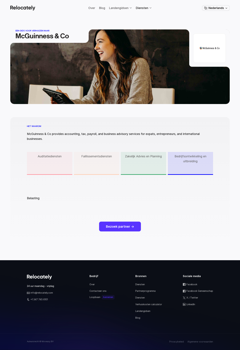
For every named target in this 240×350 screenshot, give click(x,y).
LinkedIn (190, 304)
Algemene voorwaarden (200, 341)
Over (92, 284)
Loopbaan (94, 297)
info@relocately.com (42, 292)
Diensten (140, 284)
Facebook (191, 284)
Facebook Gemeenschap (199, 290)
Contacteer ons (97, 290)
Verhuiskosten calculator (148, 304)
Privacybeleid (176, 341)
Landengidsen (142, 311)
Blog (137, 317)
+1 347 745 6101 (39, 299)
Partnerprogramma (145, 290)
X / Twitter (192, 297)
